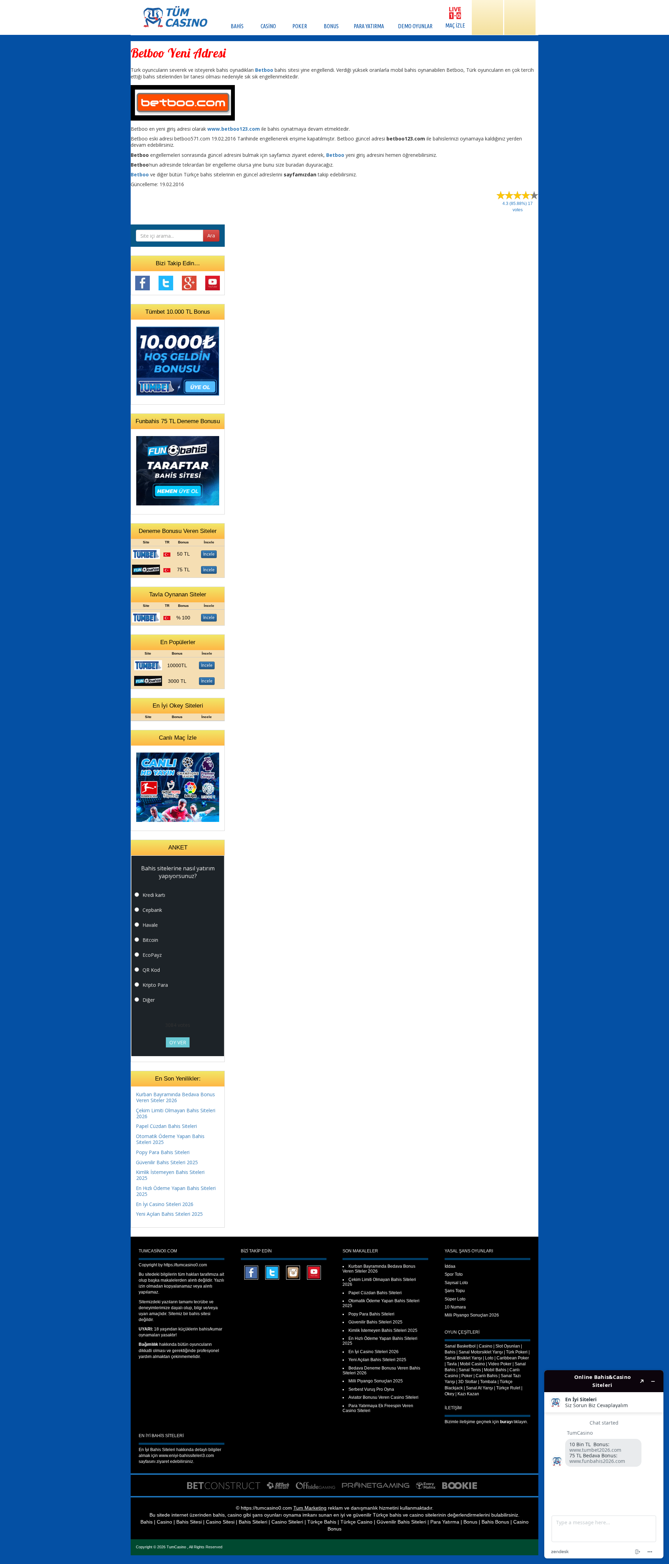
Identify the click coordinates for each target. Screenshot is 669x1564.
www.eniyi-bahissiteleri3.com (186, 1455)
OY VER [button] (177, 1042)
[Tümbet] (146, 553)
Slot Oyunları (507, 1346)
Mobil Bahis (495, 1369)
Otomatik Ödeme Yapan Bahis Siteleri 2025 (170, 1139)
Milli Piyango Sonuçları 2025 (375, 1381)
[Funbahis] (146, 569)
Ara (211, 235)
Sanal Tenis (470, 1369)
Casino (485, 1346)
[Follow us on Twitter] (165, 282)
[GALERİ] (487, 17)
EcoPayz (152, 955)
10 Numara (455, 1307)
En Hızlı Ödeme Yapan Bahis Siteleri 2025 (176, 1191)
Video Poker (500, 1363)
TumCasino (177, 1547)
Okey (449, 1393)
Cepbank (152, 910)
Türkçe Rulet (508, 1388)
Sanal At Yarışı (479, 1388)
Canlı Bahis (487, 1375)
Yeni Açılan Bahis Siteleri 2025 (169, 1214)
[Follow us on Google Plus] (189, 282)
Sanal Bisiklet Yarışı (463, 1358)
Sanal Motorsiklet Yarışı (481, 1352)
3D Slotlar (467, 1381)
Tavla (452, 1363)
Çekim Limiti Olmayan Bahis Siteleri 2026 (175, 1113)
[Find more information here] (604, 1464)
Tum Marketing (309, 1508)
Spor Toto (454, 1274)
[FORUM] (520, 17)
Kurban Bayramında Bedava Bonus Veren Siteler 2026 (175, 1097)
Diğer (149, 1000)
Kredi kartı (154, 895)
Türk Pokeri (517, 1352)
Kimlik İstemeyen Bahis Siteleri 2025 (170, 1175)
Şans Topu (455, 1290)
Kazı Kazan (468, 1393)
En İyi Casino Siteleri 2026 (164, 1204)
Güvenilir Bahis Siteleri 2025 (167, 1162)
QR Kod (151, 970)
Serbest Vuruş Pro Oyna (371, 1389)
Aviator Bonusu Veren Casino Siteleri (383, 1397)
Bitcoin (150, 940)
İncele (209, 554)
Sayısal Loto (456, 1282)
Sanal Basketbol (460, 1346)
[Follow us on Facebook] (142, 282)
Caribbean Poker (513, 1358)
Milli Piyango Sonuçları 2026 (472, 1315)
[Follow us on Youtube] (212, 282)
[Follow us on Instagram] (293, 1272)
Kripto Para (155, 985)
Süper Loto (455, 1299)
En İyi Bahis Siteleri (157, 1449)
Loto (489, 1358)
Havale (150, 925)
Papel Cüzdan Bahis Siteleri (166, 1126)
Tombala (488, 1381)
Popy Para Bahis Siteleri (163, 1152)
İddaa (450, 1266)
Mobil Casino (472, 1363)
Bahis (450, 1352)
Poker (466, 1375)
